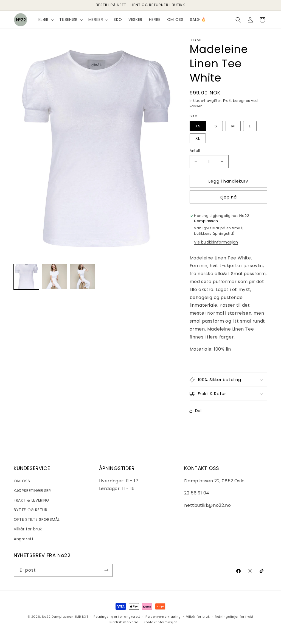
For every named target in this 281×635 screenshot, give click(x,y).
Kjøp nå (228, 197)
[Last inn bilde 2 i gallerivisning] (54, 276)
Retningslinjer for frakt (234, 616)
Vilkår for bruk (28, 529)
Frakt (227, 100)
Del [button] (198, 410)
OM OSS (22, 481)
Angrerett (23, 539)
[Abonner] (106, 570)
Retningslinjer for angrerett (117, 616)
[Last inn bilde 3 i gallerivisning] (82, 276)
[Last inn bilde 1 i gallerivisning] (26, 276)
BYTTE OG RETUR (30, 510)
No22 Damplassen (58, 616)
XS (198, 126)
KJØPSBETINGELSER (32, 490)
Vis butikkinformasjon (216, 242)
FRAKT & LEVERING (31, 500)
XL (197, 138)
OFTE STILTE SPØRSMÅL (37, 519)
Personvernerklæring (163, 616)
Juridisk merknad (124, 622)
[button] (45, 19)
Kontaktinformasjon (161, 622)
